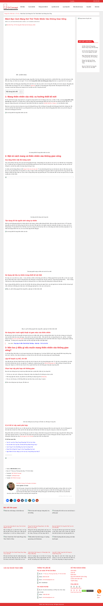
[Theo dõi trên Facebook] (87, 1)
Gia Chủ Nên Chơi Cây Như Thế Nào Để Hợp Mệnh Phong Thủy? (22, 444)
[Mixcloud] (26, 500)
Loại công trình (66, 6)
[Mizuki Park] (13, 590)
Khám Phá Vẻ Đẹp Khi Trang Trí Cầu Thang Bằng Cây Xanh (21, 449)
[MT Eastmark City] (30, 576)
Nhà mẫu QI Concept (78, 6)
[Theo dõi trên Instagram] (88, 1)
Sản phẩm (89, 6)
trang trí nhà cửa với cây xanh (30, 169)
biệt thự (50, 103)
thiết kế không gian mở (50, 363)
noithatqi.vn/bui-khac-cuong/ (65, 496)
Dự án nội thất (31, 6)
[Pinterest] (18, 500)
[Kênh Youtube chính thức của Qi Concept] (80, 590)
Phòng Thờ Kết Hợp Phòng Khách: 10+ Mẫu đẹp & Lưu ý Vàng (89, 61)
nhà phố (45, 103)
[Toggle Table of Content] (20, 91)
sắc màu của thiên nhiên (17, 338)
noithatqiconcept (15, 475)
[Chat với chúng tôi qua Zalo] (99, 596)
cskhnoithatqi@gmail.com (48, 579)
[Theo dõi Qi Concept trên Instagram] (74, 590)
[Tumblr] (22, 500)
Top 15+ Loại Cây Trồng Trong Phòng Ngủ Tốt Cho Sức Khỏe (21, 442)
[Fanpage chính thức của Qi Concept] (72, 590)
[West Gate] (27, 572)
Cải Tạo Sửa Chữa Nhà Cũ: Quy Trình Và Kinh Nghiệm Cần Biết (89, 51)
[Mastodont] (33, 500)
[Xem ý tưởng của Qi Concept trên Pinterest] (77, 590)
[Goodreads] (29, 500)
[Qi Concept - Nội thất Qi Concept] (11, 6)
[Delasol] (28, 585)
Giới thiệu (22, 6)
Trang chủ (6, 13)
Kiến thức (97, 6)
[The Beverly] (6, 578)
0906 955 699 (46, 576)
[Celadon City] (6, 574)
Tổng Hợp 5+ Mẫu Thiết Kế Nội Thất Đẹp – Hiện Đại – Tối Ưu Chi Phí (31, 343)
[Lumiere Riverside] (26, 590)
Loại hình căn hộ (55, 6)
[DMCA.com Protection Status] (88, 590)
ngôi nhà (33, 85)
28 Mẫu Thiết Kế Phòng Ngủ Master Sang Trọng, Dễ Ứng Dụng (90, 47)
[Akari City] (7, 587)
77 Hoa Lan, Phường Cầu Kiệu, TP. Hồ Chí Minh (54, 573)
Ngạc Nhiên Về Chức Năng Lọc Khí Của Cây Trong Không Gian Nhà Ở (23, 451)
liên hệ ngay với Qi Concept (26, 436)
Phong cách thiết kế (43, 6)
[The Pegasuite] (30, 582)
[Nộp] (84, 1)
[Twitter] (11, 500)
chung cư (54, 103)
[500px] (14, 500)
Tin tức (17, 13)
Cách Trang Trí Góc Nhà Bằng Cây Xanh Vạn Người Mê (20, 447)
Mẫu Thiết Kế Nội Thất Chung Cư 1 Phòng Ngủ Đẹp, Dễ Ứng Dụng (90, 56)
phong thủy (44, 376)
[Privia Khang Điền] (6, 583)
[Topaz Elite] (20, 572)
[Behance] (7, 500)
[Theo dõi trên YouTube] (90, 1)
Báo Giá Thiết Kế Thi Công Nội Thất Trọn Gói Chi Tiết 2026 (89, 67)
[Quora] (37, 500)
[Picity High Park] (12, 572)
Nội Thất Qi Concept (16, 473)
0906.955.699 (96, 1)
